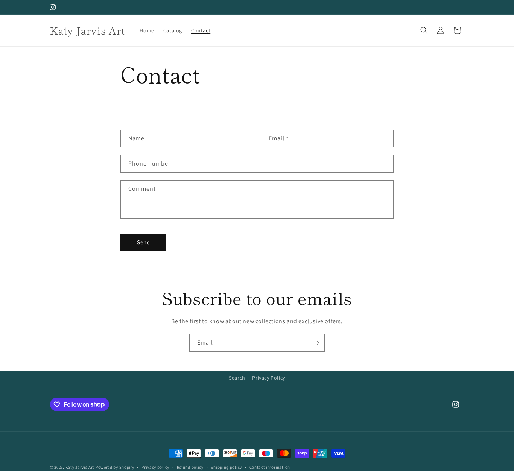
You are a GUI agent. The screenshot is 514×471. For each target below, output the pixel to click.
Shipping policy (226, 466)
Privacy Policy (268, 377)
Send (143, 242)
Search (237, 377)
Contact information (269, 466)
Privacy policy (155, 466)
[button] (424, 30)
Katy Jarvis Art (80, 467)
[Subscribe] (316, 343)
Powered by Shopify (115, 467)
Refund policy (190, 466)
